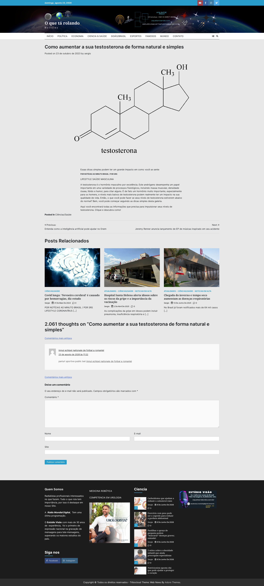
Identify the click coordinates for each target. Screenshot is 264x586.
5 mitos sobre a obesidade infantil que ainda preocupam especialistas (160, 553)
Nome (48, 433)
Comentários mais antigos (58, 338)
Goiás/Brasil (118, 36)
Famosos (150, 36)
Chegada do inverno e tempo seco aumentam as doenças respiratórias (187, 296)
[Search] (217, 36)
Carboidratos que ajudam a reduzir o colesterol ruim (161, 499)
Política (62, 36)
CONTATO (178, 36)
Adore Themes (172, 582)
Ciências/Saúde (63, 214)
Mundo (164, 36)
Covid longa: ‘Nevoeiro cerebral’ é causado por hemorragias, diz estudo (72, 296)
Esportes (135, 36)
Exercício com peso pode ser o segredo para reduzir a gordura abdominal (160, 516)
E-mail (137, 433)
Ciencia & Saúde (97, 36)
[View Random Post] (213, 36)
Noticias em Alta (143, 291)
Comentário (52, 397)
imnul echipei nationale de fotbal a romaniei (81, 350)
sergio (87, 53)
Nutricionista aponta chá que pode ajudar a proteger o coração (161, 570)
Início (50, 36)
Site (47, 446)
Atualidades (110, 291)
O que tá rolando (62, 23)
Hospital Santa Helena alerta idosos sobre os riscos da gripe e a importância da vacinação (131, 298)
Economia (77, 36)
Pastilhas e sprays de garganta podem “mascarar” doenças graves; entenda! (161, 534)
